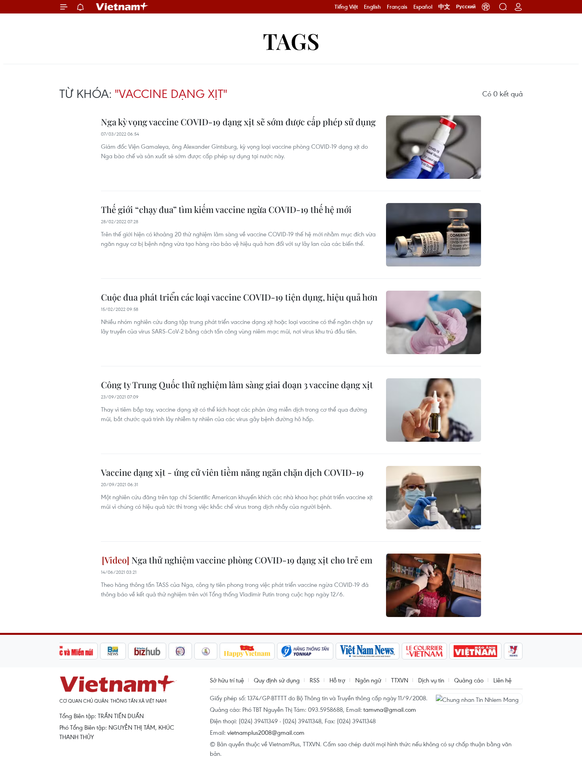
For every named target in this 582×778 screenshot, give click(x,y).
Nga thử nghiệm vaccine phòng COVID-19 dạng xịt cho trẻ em (251, 560)
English (372, 6)
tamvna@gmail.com (389, 709)
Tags (291, 41)
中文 (444, 6)
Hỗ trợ (337, 680)
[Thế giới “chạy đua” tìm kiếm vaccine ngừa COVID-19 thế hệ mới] (433, 234)
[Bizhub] (147, 651)
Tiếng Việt (346, 6)
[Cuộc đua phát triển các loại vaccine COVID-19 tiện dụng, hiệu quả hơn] (433, 322)
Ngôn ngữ (368, 680)
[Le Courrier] (424, 651)
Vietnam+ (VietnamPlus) (122, 7)
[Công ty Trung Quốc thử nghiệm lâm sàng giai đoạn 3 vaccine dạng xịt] (433, 410)
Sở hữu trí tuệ (227, 680)
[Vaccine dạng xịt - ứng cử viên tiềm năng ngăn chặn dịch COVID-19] (433, 497)
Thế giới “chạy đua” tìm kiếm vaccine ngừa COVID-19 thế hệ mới (226, 209)
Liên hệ (502, 680)
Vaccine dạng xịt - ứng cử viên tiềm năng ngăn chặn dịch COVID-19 (232, 472)
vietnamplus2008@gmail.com (265, 732)
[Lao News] (180, 651)
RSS (315, 680)
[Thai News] (205, 651)
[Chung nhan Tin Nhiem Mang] (479, 698)
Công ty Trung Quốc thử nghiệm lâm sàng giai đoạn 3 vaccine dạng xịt (237, 385)
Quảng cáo (468, 680)
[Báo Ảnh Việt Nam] (475, 651)
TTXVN (399, 680)
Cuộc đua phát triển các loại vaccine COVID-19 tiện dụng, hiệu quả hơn (239, 297)
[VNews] (513, 651)
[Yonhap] (305, 651)
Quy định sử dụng (277, 680)
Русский (465, 7)
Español (422, 6)
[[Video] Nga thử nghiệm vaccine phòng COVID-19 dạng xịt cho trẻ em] (433, 585)
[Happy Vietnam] (247, 651)
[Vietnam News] (367, 651)
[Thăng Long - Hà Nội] (485, 6)
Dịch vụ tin (431, 680)
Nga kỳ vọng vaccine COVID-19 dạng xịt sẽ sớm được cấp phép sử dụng (238, 122)
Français (397, 6)
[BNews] (113, 651)
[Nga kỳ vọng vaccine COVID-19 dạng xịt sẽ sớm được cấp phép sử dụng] (433, 147)
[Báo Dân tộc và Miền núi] (69, 651)
